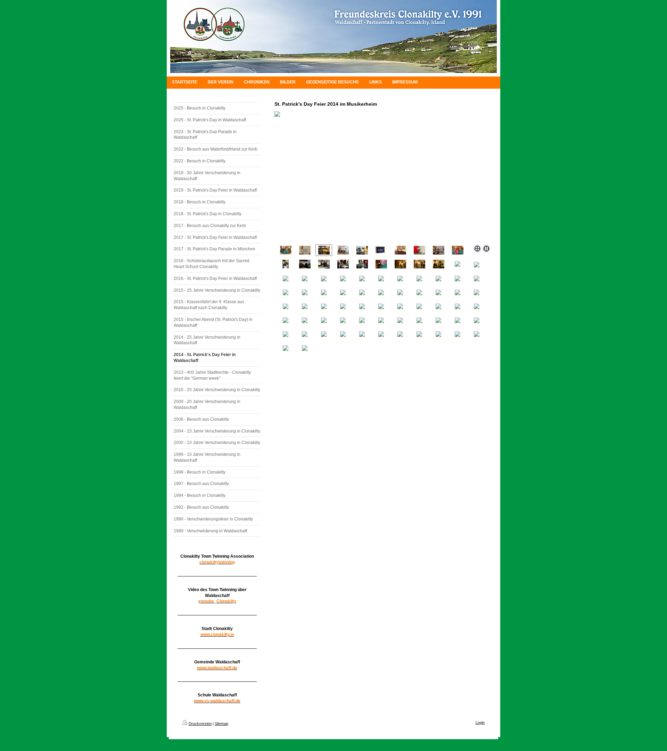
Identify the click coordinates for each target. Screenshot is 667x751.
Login (480, 722)
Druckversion (200, 723)
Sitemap (221, 723)
